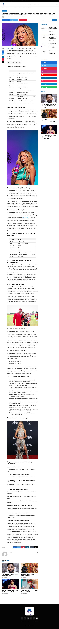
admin (7, 16)
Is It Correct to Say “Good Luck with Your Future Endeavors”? (53, 29)
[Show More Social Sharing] (28, 20)
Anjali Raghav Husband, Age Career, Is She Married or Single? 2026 (10, 591)
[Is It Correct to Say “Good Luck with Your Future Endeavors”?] (44, 29)
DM (45, 107)
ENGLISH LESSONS (25, 4)
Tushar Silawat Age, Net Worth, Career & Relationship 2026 (29, 591)
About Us (21, 622)
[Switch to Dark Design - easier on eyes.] (55, 4)
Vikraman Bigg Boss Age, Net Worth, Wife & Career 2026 (10, 575)
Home (20, 4)
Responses (32, 4)
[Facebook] (3, 51)
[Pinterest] (3, 59)
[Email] (3, 62)
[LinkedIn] (3, 57)
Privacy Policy (36, 622)
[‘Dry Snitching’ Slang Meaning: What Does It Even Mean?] (44, 45)
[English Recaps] (3, 4)
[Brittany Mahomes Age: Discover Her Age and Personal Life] (20, 34)
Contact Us (28, 622)
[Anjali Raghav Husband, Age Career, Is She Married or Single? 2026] (10, 584)
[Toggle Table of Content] (19, 62)
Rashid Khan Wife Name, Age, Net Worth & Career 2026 (28, 575)
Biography (39, 4)
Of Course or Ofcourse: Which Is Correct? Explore (52, 52)
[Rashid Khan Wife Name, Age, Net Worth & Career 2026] (29, 568)
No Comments (18, 16)
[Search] (56, 4)
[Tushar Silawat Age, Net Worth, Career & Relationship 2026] (29, 584)
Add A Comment (20, 597)
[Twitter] (3, 54)
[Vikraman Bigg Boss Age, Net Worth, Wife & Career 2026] (10, 568)
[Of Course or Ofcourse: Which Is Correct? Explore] (44, 52)
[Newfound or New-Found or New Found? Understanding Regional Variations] (44, 36)
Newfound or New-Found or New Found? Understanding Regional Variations (53, 36)
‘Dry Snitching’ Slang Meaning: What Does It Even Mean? (52, 45)
